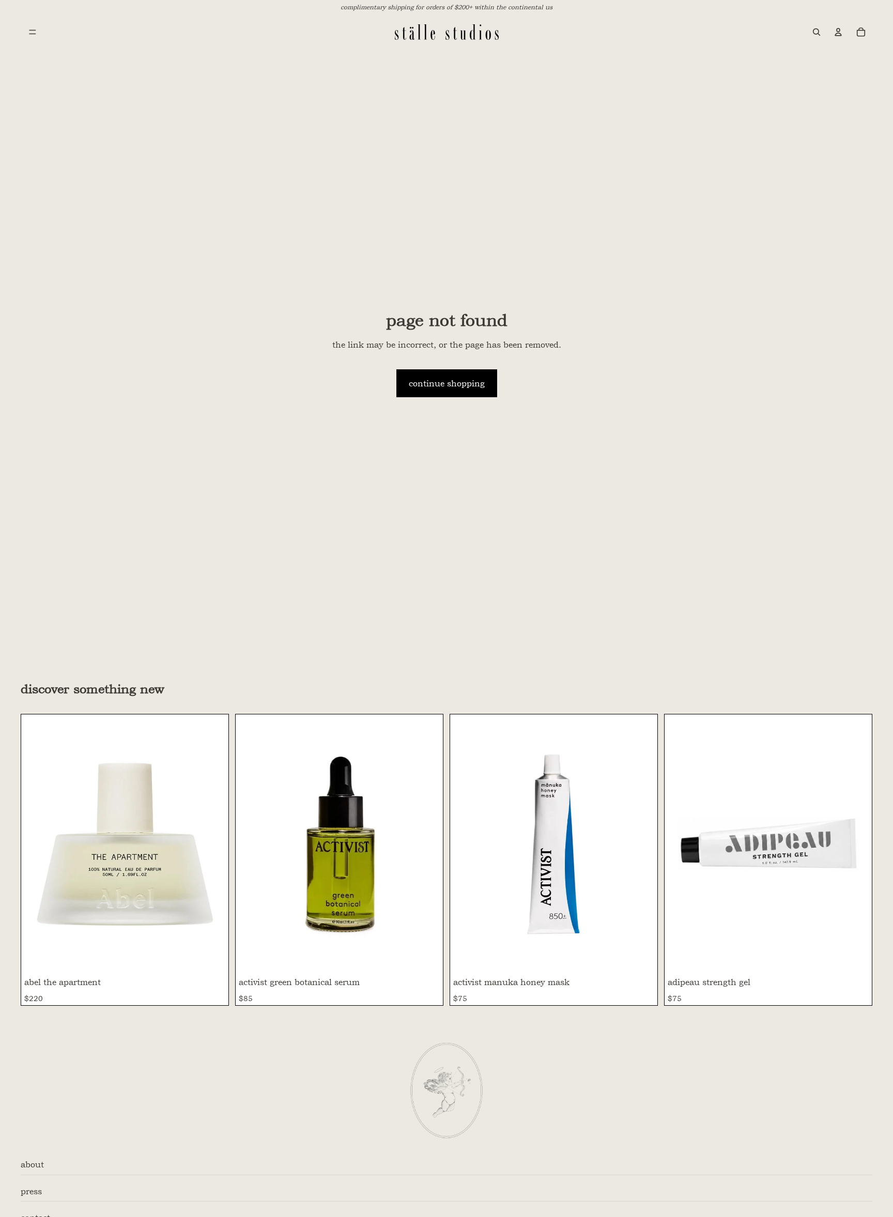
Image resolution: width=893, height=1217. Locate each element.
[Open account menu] (838, 32)
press (31, 1191)
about (32, 1164)
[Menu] (32, 32)
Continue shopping (447, 383)
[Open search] (816, 32)
